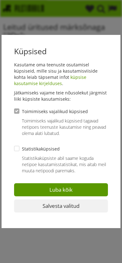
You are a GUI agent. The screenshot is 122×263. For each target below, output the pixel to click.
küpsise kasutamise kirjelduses (50, 80)
